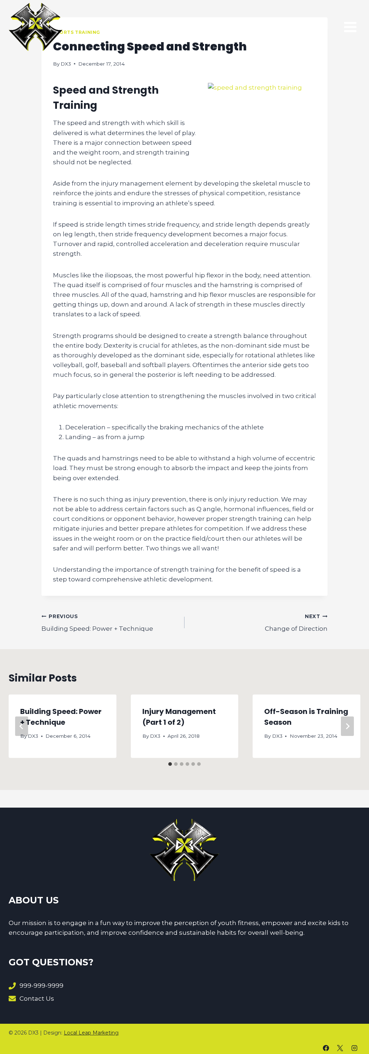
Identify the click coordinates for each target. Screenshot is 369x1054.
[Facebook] (326, 1048)
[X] (340, 1048)
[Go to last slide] (21, 726)
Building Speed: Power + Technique (97, 623)
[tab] (170, 764)
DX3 (66, 64)
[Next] (347, 726)
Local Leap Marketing (91, 1033)
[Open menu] (350, 27)
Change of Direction (296, 623)
